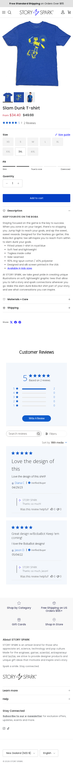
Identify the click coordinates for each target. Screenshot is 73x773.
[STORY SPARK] (36, 12)
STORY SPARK (16, 761)
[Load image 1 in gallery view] (36, 54)
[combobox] (54, 442)
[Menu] (3, 12)
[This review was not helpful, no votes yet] (58, 509)
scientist (45, 652)
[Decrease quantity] (6, 183)
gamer (35, 652)
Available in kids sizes (19, 268)
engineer (24, 652)
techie (12, 656)
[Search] (11, 12)
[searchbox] (20, 433)
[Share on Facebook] (15, 322)
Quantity (8, 176)
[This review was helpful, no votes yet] (52, 509)
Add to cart (36, 198)
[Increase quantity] (19, 183)
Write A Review (36, 418)
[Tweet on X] (11, 322)
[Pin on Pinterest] (20, 322)
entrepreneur (59, 652)
